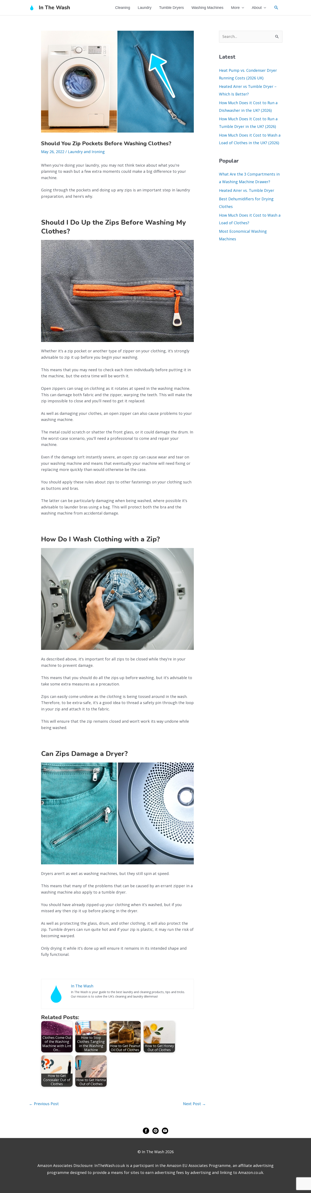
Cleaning (122, 8)
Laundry (144, 8)
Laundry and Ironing (86, 151)
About (257, 8)
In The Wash (54, 7)
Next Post (194, 1103)
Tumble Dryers (171, 8)
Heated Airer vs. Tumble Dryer (246, 190)
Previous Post (44, 1103)
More (235, 8)
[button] (276, 7)
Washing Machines (207, 8)
